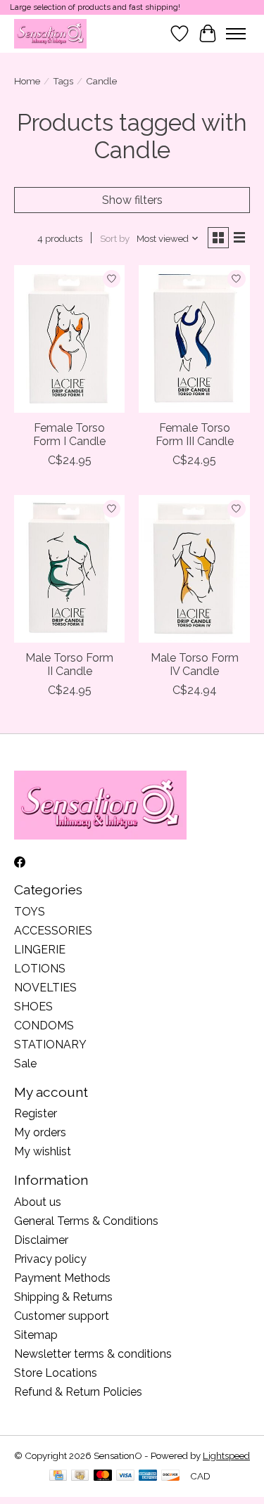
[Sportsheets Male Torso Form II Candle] (69, 568)
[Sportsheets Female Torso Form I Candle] (69, 338)
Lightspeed (226, 1455)
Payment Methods (62, 1278)
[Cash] (80, 1476)
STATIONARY (50, 1044)
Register (35, 1113)
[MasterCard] (103, 1476)
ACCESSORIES (53, 930)
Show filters (132, 200)
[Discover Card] (170, 1476)
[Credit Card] (58, 1476)
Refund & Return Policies (78, 1392)
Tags (63, 80)
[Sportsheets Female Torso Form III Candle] (194, 338)
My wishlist (42, 1151)
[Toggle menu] (236, 34)
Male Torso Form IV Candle (195, 664)
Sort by (115, 238)
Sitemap (36, 1335)
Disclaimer (41, 1240)
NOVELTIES (45, 987)
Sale (25, 1063)
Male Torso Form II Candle (69, 664)
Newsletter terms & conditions (93, 1354)
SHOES (33, 1006)
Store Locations (55, 1373)
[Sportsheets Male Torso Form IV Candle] (194, 568)
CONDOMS (44, 1025)
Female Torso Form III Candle (195, 434)
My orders (40, 1132)
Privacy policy (50, 1259)
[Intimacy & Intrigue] (50, 33)
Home (27, 80)
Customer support (61, 1316)
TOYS (29, 911)
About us (37, 1202)
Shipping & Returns (63, 1297)
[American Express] (148, 1476)
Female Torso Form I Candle (69, 434)
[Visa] (125, 1476)
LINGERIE (39, 949)
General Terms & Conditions (86, 1221)
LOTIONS (39, 968)
